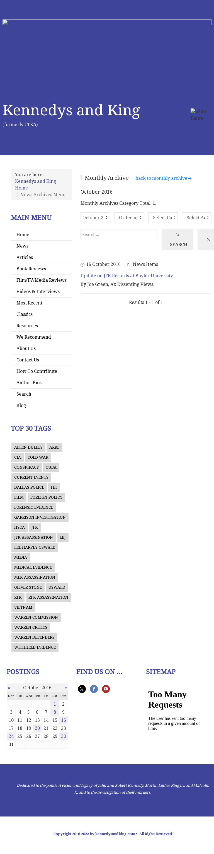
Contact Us (27, 360)
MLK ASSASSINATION (34, 577)
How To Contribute (36, 371)
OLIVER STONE (28, 587)
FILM (19, 497)
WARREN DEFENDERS (34, 637)
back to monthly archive (161, 178)
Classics (24, 314)
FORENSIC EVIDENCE (33, 507)
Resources (27, 325)
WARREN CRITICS (30, 627)
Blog (21, 405)
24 (11, 736)
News (22, 246)
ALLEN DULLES (28, 447)
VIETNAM (23, 607)
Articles (24, 257)
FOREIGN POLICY (46, 497)
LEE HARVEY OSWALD (34, 547)
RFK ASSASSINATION (48, 597)
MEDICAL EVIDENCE (33, 567)
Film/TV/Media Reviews (41, 280)
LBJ (63, 537)
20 (37, 728)
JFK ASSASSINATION (33, 537)
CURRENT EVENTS (31, 477)
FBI (54, 487)
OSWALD (56, 587)
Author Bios (29, 382)
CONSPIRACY (26, 467)
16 (63, 720)
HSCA (19, 527)
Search (23, 394)
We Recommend (33, 337)
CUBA (51, 467)
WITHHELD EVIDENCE (35, 647)
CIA (17, 457)
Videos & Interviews (38, 291)
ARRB (54, 447)
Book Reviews (31, 268)
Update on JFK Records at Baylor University (127, 275)
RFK (18, 597)
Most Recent (29, 303)
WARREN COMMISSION (36, 617)
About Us (26, 348)
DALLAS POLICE (29, 487)
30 (63, 736)
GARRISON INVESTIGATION (40, 517)
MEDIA (20, 557)
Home (22, 234)
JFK (34, 527)
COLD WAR (38, 457)
